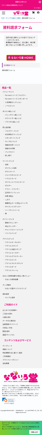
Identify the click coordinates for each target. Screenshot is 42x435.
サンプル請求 (10, 297)
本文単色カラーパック (13, 134)
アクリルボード (10, 266)
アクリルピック (10, 259)
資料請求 (6, 294)
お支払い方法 (7, 327)
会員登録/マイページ (10, 324)
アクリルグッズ (8, 238)
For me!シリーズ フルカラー (15, 95)
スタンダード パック (12, 138)
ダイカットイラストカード (15, 182)
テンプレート (7, 345)
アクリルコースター (12, 252)
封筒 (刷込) (9, 196)
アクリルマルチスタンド (14, 263)
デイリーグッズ (8, 219)
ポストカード (10, 171)
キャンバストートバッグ (14, 229)
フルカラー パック (12, 131)
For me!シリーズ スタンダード (16, 98)
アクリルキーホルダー (13, 242)
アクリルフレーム (11, 270)
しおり (7, 199)
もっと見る (37, 8)
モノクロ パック (11, 141)
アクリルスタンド (11, 245)
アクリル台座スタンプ (13, 249)
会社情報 (6, 363)
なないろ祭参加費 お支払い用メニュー (17, 276)
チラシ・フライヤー (12, 189)
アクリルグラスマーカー (14, 256)
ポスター (8, 185)
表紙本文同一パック (12, 145)
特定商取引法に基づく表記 (12, 352)
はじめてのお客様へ (10, 310)
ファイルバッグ (11, 233)
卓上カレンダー (11, 226)
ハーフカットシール (12, 210)
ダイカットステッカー (13, 206)
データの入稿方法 (9, 320)
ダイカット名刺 (11, 168)
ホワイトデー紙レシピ (13, 118)
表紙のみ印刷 (10, 148)
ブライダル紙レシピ (12, 122)
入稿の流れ (7, 317)
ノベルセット (10, 105)
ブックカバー (10, 152)
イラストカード (11, 178)
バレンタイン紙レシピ (13, 115)
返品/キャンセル (9, 334)
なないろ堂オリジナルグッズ (15, 288)
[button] (8, 401)
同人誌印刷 (7, 127)
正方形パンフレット (12, 192)
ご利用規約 (7, 356)
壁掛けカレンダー (11, 222)
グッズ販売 (7, 285)
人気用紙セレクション (13, 102)
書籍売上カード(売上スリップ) (16, 203)
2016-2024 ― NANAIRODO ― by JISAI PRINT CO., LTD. (24, 410)
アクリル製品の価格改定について (12, 5)
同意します (34, 432)
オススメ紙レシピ (9, 111)
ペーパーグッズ (8, 161)
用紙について (7, 349)
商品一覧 (6, 87)
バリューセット (8, 91)
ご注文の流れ (7, 313)
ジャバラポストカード (13, 175)
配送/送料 (6, 331)
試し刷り (8, 155)
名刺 (6, 164)
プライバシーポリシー (11, 359)
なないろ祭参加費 (11, 279)
